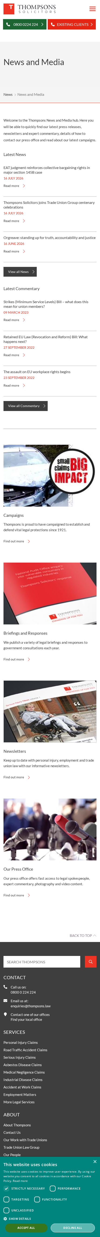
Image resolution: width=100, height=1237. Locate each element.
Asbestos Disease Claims (22, 1065)
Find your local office (26, 1019)
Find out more (13, 541)
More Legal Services (19, 1102)
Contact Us (12, 1132)
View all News (18, 272)
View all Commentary (24, 406)
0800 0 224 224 (23, 992)
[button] (50, 1218)
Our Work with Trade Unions (25, 1140)
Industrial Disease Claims (23, 1080)
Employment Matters (19, 1094)
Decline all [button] (72, 1228)
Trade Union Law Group (21, 1147)
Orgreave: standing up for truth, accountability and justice (49, 237)
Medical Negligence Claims (24, 1072)
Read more (11, 186)
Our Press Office (18, 869)
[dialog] (50, 1197)
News (8, 94)
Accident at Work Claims (22, 1087)
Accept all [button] (26, 1228)
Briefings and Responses (25, 633)
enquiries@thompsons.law (30, 1006)
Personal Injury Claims (20, 1042)
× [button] (95, 1162)
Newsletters (14, 751)
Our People (12, 1155)
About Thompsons (17, 1125)
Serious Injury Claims (19, 1057)
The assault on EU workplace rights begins (36, 371)
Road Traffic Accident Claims (25, 1050)
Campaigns (13, 515)
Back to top (81, 935)
